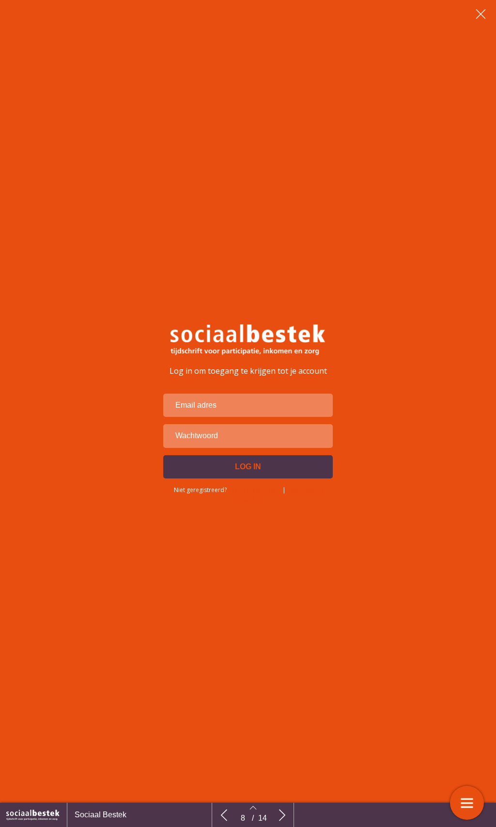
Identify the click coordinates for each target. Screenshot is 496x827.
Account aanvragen (254, 490)
